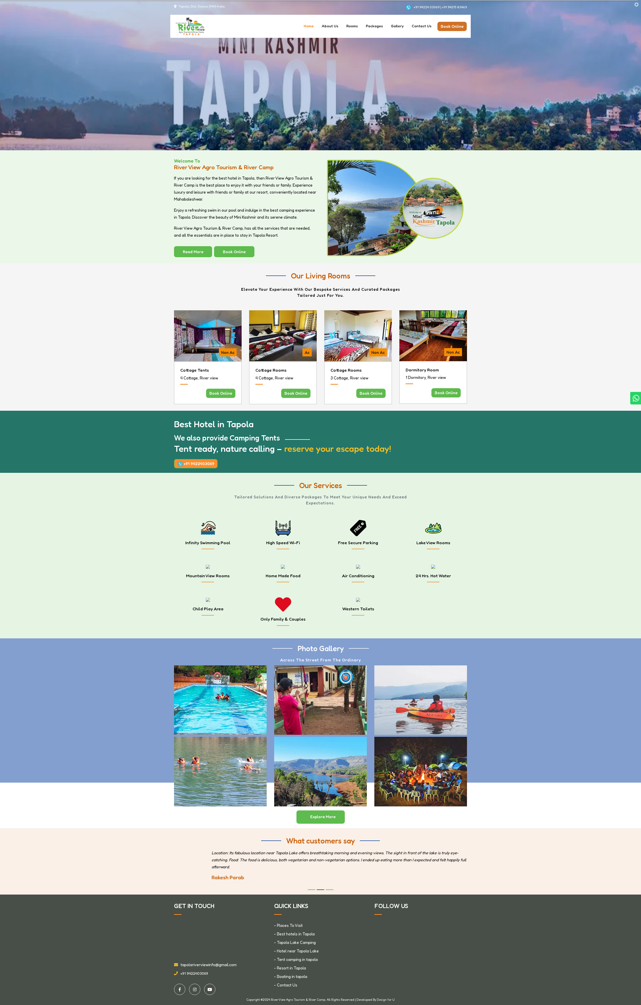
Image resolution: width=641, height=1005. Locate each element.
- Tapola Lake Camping (295, 942)
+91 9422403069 (199, 463)
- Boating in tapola (290, 976)
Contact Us (421, 26)
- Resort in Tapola (290, 967)
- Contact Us (285, 984)
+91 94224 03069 (427, 7)
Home (309, 26)
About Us (330, 26)
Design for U (386, 999)
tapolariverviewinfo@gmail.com (209, 964)
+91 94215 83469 (454, 7)
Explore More (323, 816)
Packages (374, 26)
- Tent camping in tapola (296, 959)
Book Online (452, 26)
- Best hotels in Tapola (294, 933)
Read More (193, 251)
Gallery (397, 26)
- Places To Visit (288, 925)
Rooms (352, 26)
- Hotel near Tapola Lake (296, 950)
